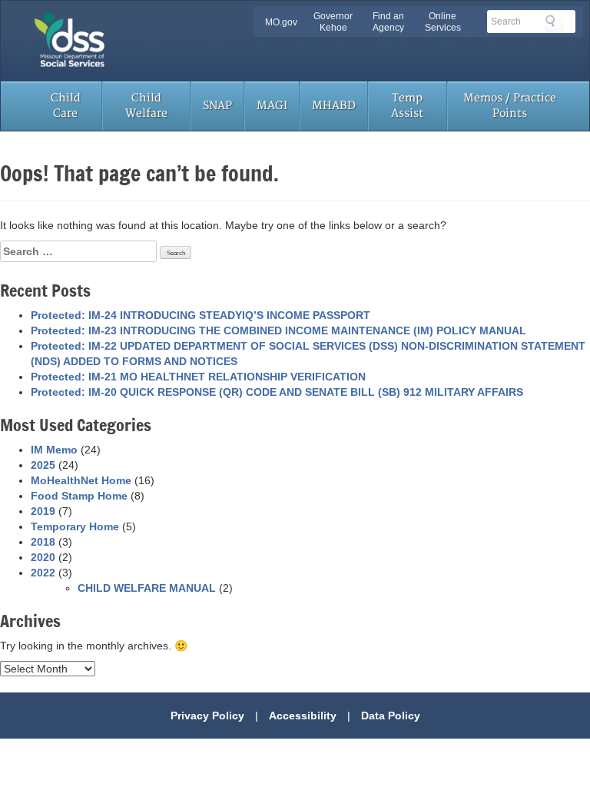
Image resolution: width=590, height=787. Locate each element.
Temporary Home (75, 526)
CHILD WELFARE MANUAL (147, 588)
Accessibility (302, 715)
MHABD (334, 105)
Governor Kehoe (333, 22)
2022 (43, 572)
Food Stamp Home (79, 496)
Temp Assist (407, 105)
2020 (43, 557)
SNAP (217, 105)
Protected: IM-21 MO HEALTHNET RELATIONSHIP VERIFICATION (198, 376)
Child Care (66, 105)
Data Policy (390, 715)
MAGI (272, 105)
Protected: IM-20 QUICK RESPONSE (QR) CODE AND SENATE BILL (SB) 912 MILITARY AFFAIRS (277, 392)
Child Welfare (146, 105)
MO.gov (281, 22)
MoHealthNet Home (81, 480)
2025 (43, 465)
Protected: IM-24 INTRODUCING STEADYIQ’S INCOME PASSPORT (200, 315)
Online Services (443, 22)
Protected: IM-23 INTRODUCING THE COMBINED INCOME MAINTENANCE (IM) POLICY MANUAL (278, 330)
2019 (43, 511)
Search (554, 24)
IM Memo (54, 449)
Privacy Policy (207, 715)
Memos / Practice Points (509, 105)
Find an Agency (388, 22)
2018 (43, 542)
